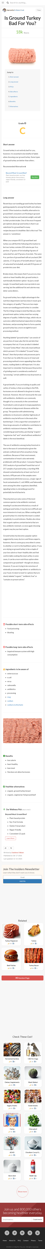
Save (39, 10)
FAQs (12, 87)
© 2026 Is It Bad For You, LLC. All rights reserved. (22, 1247)
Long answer (14, 82)
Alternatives (14, 106)
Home (5, 1240)
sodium (10, 701)
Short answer (14, 77)
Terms (40, 1240)
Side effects (14, 92)
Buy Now (35, 177)
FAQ (19, 1240)
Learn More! (11, 838)
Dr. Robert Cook (19, 10)
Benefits (13, 101)
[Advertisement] (22, 597)
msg (9, 697)
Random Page (24, 978)
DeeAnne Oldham (18, 852)
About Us (12, 1240)
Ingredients (14, 96)
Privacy (33, 1240)
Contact (26, 1240)
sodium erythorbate (15, 705)
